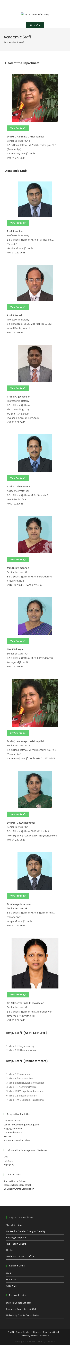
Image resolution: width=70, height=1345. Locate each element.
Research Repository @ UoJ (17, 1184)
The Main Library (12, 1120)
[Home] (5, 42)
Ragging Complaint (13, 1128)
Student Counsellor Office (17, 1140)
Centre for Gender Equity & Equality (21, 1124)
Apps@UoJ (9, 1164)
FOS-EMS (8, 1160)
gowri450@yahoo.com (44, 835)
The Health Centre (13, 1132)
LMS (6, 1156)
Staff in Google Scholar (15, 1180)
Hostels (7, 1136)
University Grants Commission (19, 1188)
